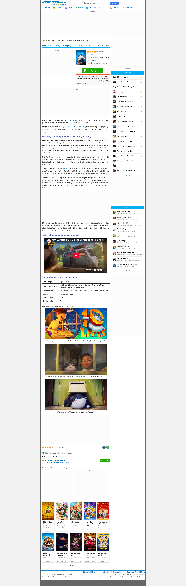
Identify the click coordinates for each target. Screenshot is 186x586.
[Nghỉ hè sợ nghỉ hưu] (114, 212)
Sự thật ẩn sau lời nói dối (124, 235)
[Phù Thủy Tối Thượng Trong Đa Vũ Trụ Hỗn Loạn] (114, 131)
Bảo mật (109, 572)
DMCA (142, 572)
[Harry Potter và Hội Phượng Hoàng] (114, 146)
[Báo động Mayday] (114, 230)
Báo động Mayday (122, 229)
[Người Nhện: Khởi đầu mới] (114, 121)
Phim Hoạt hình (61, 468)
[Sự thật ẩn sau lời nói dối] (114, 235)
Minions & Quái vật (123, 246)
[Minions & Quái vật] (114, 247)
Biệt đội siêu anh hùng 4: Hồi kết (126, 171)
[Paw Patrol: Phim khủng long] (114, 253)
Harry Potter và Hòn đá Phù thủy (125, 102)
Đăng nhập (86, 572)
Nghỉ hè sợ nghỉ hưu (123, 211)
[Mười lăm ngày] (114, 241)
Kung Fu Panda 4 (67, 127)
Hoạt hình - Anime (74, 40)
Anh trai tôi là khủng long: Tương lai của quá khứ (125, 107)
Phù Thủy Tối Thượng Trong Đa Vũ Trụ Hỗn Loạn (126, 131)
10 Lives (52, 468)
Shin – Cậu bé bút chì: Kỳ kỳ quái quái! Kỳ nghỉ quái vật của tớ (126, 92)
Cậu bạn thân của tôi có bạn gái (127, 264)
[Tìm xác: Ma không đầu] (114, 151)
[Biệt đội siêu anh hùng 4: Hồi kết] (114, 170)
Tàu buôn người (122, 97)
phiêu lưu (66, 168)
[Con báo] (114, 165)
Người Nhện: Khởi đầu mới (125, 121)
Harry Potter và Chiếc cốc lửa (125, 127)
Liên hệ (124, 572)
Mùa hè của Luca (79, 127)
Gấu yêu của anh (122, 77)
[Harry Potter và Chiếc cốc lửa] (114, 126)
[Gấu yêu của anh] (114, 77)
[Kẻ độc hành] (114, 116)
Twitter (137, 572)
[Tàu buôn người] (114, 96)
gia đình (100, 120)
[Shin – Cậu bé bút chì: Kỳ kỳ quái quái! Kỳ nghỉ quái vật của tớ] (114, 91)
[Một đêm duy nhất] (114, 224)
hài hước (85, 120)
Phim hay (51, 40)
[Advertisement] (93, 25)
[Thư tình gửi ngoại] (114, 136)
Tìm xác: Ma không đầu (124, 151)
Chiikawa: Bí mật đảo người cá (125, 87)
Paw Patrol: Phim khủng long (126, 252)
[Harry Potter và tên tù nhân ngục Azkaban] (114, 111)
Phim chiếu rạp (61, 40)
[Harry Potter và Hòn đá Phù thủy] (114, 101)
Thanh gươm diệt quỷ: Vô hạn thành (125, 161)
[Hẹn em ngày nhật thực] (114, 141)
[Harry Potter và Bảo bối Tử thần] (114, 156)
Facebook (130, 572)
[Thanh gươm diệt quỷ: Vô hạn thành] (114, 161)
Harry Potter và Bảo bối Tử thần (125, 156)
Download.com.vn (44, 40)
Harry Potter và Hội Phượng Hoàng (126, 146)
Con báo (119, 166)
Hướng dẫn (117, 572)
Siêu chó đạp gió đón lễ (124, 217)
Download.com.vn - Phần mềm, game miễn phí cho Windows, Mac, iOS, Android (54, 3)
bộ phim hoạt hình (75, 120)
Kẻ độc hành (121, 116)
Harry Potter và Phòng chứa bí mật (126, 82)
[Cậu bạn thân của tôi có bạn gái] (114, 265)
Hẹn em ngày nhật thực (124, 141)
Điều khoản (102, 572)
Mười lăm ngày (121, 241)
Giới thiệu (94, 572)
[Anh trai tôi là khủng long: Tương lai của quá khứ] (114, 106)
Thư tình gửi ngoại (122, 136)
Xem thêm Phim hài (76, 565)
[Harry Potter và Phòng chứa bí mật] (114, 82)
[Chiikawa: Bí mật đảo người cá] (114, 87)
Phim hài (85, 40)
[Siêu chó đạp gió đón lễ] (114, 218)
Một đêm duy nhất (122, 223)
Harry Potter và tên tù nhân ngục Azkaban (125, 112)
